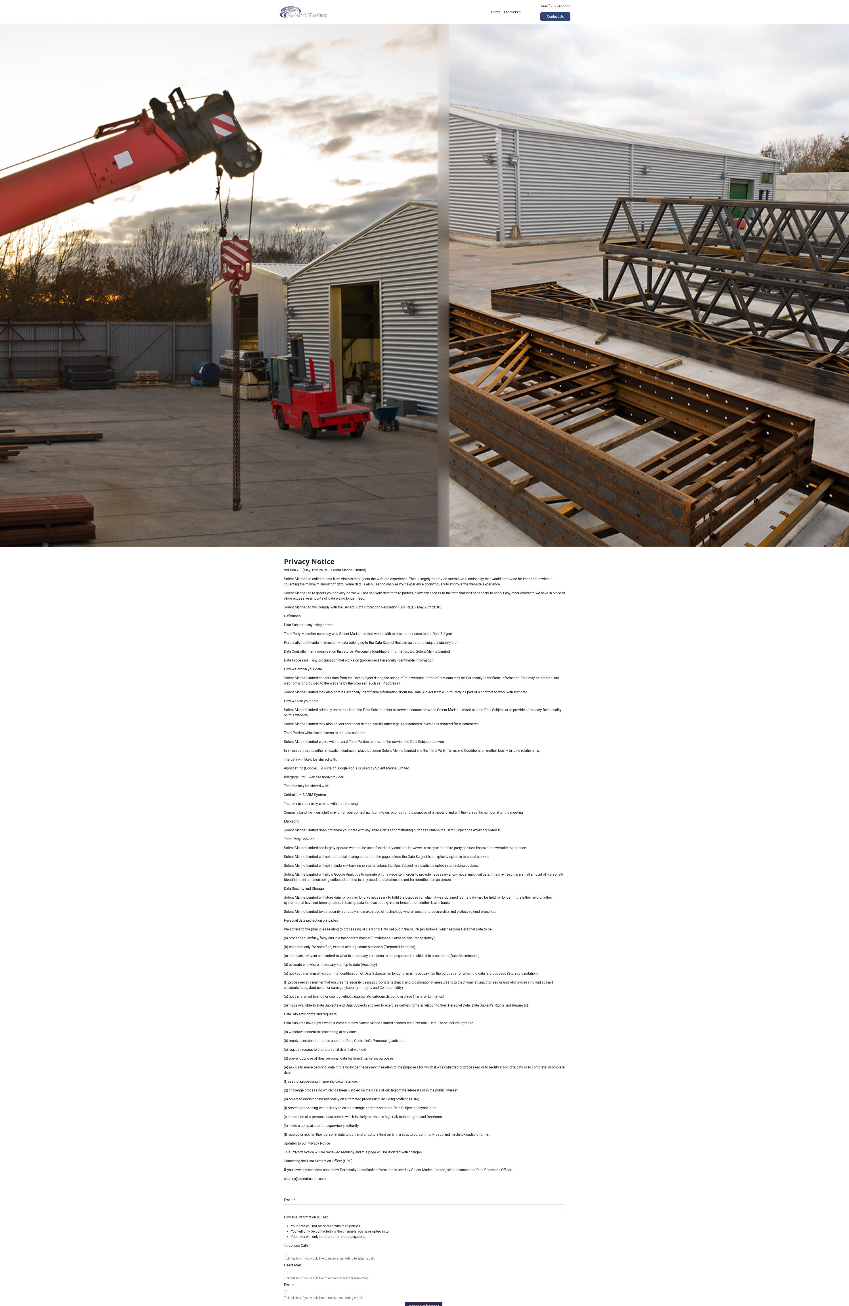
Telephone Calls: (296, 1245)
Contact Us (555, 16)
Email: (289, 1200)
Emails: (289, 1285)
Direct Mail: (292, 1265)
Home (495, 12)
